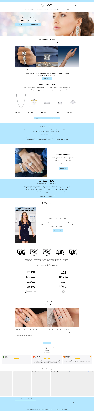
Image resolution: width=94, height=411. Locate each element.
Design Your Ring (46, 78)
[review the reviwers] (30, 356)
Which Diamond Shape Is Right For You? (59, 330)
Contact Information (64, 409)
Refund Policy (41, 409)
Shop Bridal (21, 24)
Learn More (53, 118)
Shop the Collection (40, 118)
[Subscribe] (34, 401)
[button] (31, 9)
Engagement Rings (24, 69)
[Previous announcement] (15, 1)
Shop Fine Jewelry (34, 24)
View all (47, 343)
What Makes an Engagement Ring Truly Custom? (28, 330)
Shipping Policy (57, 409)
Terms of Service (51, 409)
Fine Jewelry (68, 69)
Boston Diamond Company (34, 409)
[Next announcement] (79, 1)
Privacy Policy (46, 409)
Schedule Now (63, 168)
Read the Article (57, 230)
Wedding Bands (46, 69)
